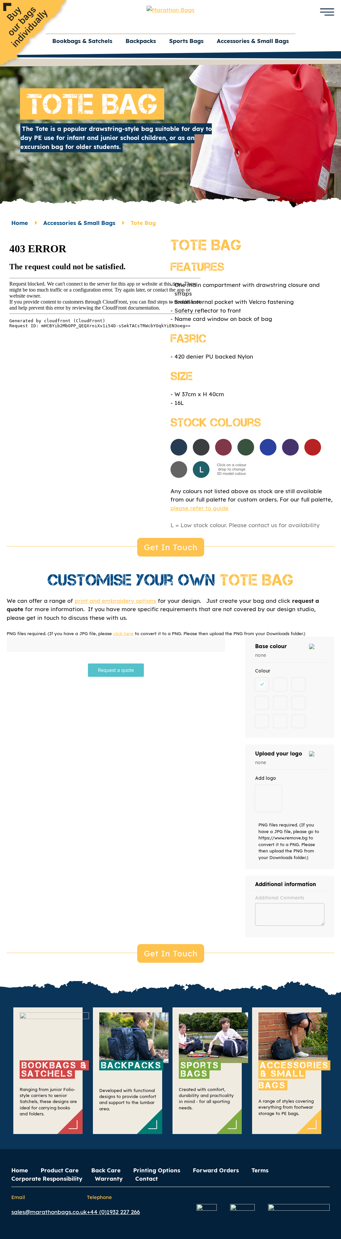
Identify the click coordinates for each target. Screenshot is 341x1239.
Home (19, 222)
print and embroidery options (115, 600)
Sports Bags (186, 40)
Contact (146, 1178)
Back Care (106, 1170)
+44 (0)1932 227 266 (113, 1211)
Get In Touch (170, 547)
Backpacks (141, 40)
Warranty (109, 1178)
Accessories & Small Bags (253, 40)
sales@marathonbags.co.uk (49, 1211)
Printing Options (156, 1170)
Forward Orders (216, 1170)
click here (123, 633)
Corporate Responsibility (46, 1178)
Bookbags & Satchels (82, 40)
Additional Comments (279, 898)
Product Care (60, 1170)
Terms (259, 1170)
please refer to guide (199, 508)
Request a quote (116, 670)
